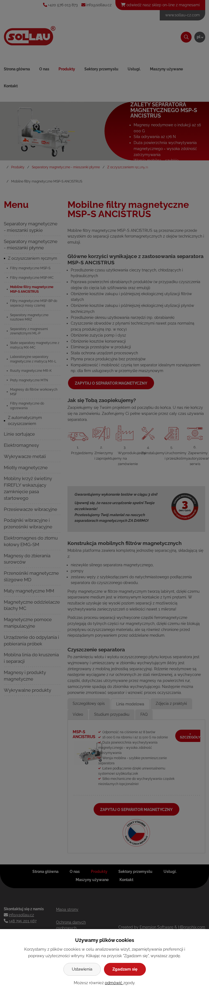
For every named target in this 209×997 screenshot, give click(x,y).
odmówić (114, 982)
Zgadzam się (124, 969)
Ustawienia (82, 969)
